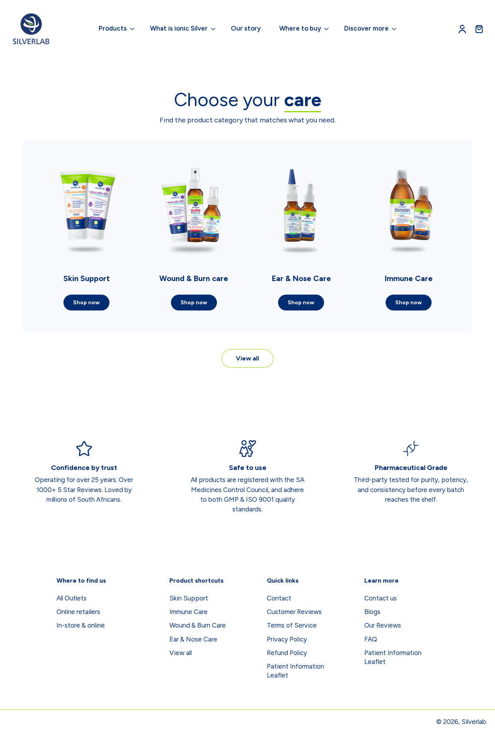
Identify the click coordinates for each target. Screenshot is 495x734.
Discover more (366, 28)
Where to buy (300, 28)
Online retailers (78, 612)
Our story (246, 28)
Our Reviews (382, 625)
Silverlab (473, 721)
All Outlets (71, 598)
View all (247, 358)
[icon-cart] (478, 28)
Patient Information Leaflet (295, 670)
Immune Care (188, 612)
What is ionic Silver (179, 28)
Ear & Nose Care (193, 639)
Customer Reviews (294, 612)
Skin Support (188, 598)
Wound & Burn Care (197, 625)
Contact (279, 598)
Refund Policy (287, 653)
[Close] (154, 708)
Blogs (372, 612)
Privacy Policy (287, 639)
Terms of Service (292, 625)
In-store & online (80, 625)
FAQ (370, 639)
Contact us (380, 598)
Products (113, 28)
